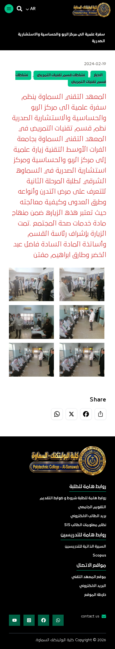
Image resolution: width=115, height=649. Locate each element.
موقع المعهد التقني (88, 577)
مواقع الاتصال (91, 565)
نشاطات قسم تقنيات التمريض (61, 75)
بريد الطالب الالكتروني (88, 516)
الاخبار (98, 75)
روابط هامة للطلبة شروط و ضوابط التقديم (73, 498)
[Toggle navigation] (8, 8)
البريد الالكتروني (92, 586)
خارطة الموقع (95, 595)
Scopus (99, 555)
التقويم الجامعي (92, 507)
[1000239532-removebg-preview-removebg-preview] (89, 9)
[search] (19, 8)
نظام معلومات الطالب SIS (85, 525)
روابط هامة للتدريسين (83, 535)
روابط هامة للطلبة (87, 487)
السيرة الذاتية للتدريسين (85, 546)
